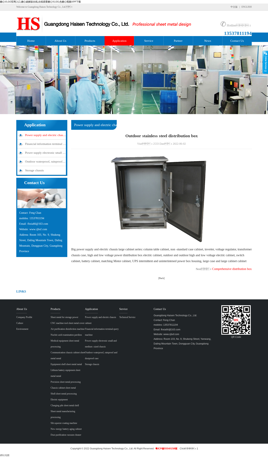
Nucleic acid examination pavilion (66, 334)
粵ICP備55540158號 (166, 448)
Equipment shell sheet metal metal (66, 364)
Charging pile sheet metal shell (65, 405)
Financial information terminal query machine (45, 143)
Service (148, 40)
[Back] (161, 278)
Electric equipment (59, 399)
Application (119, 40)
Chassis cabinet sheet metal (63, 387)
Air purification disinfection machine (68, 329)
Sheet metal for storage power (64, 317)
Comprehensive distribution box (232, 269)
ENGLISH (247, 6)
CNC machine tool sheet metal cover (67, 323)
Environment (22, 329)
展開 (265, 62)
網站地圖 (4, 455)
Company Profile (24, 317)
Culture (19, 323)
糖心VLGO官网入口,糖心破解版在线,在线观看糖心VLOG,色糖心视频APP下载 (40, 1)
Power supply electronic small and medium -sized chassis (45, 152)
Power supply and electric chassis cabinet (45, 135)
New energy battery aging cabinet (66, 429)
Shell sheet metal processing (64, 393)
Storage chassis (34, 170)
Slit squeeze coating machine (64, 423)
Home (31, 40)
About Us (60, 40)
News (207, 40)
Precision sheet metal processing (66, 382)
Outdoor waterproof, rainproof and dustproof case (45, 161)
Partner (178, 40)
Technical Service (127, 317)
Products (90, 40)
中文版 (234, 6)
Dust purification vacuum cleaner (66, 434)
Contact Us (237, 40)
